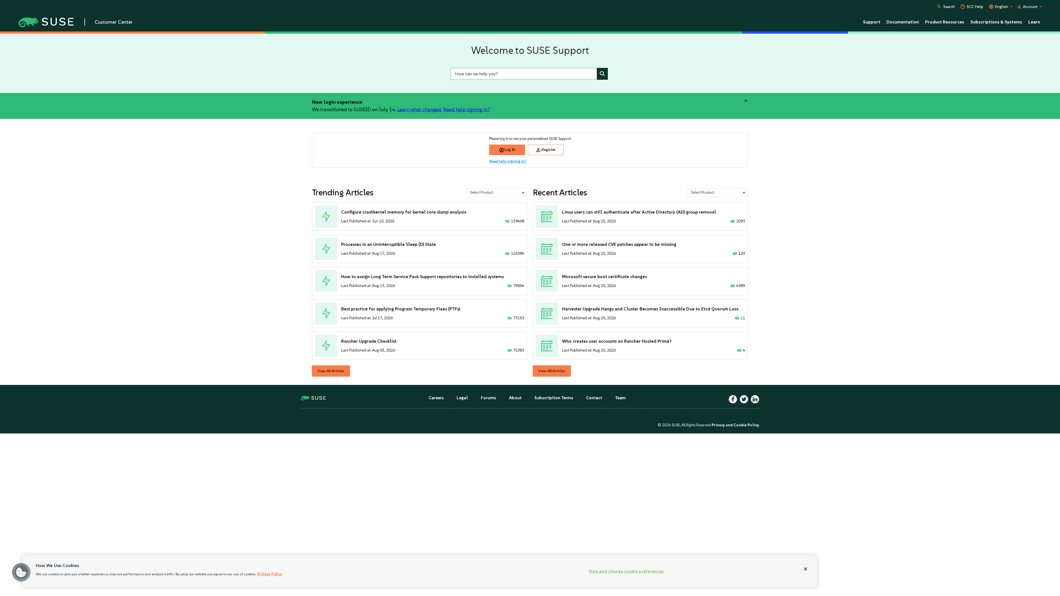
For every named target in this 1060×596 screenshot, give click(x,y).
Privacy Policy (269, 574)
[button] (21, 572)
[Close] (805, 569)
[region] (419, 571)
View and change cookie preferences (626, 571)
